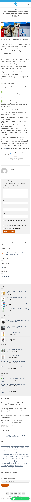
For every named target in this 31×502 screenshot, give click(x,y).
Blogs (15, 9)
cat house (20, 445)
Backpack (7, 445)
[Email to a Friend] (17, 159)
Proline (23, 458)
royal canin (18, 461)
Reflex (7, 461)
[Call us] (13, 426)
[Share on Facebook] (11, 159)
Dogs (12, 449)
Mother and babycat (24, 456)
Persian (3, 458)
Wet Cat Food (4, 467)
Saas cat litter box (5, 463)
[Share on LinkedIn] (22, 159)
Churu (3, 449)
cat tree (26, 447)
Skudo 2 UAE (18, 463)
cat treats (22, 447)
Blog (21, 496)
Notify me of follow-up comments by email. (16, 225)
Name (5, 200)
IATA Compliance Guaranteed (21, 454)
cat (15, 445)
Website (5, 213)
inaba (3, 456)
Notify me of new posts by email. (13, 228)
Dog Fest (7, 449)
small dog (25, 463)
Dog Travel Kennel (18, 449)
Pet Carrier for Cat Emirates (12, 458)
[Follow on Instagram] (5, 426)
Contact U (5, 149)
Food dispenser (16, 452)
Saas (23, 461)
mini (18, 456)
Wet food (11, 467)
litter (14, 456)
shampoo (12, 463)
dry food (25, 449)
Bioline (12, 445)
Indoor (6, 456)
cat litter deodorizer (6, 447)
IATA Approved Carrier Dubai (8, 454)
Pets (20, 458)
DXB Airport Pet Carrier (6, 452)
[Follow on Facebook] (2, 426)
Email (4, 207)
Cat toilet (16, 447)
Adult (3, 445)
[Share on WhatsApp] (9, 159)
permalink (25, 164)
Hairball (22, 452)
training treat (4, 465)
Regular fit (12, 461)
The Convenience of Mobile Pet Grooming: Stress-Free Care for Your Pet (16, 253)
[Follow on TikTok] (7, 426)
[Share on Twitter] (14, 159)
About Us (11, 496)
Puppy (3, 461)
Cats (12, 447)
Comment (6, 188)
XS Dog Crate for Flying (19, 467)
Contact (16, 496)
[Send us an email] (10, 426)
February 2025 (5, 276)
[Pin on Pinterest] (19, 159)
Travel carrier (11, 465)
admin (22, 19)
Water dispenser (18, 465)
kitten (11, 456)
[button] (2, 4)
